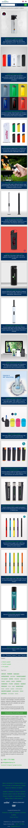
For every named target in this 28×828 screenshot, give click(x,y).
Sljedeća (14, 655)
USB (18, 794)
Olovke (17, 791)
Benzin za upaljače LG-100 (14, 647)
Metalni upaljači (6, 662)
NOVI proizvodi (19, 798)
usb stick (12, 676)
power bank (19, 686)
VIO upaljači (4, 679)
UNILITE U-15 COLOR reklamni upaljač (14, 147)
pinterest (23, 812)
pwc (13, 686)
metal (2, 688)
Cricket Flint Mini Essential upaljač (14, 111)
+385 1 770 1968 (8, 759)
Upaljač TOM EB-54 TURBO (14, 74)
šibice (21, 691)
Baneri (22, 794)
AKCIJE (3, 674)
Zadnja (19, 655)
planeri (8, 681)
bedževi (23, 684)
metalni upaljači (21, 676)
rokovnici (23, 679)
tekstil (16, 693)
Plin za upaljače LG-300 (14, 613)
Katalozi (20, 787)
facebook (3, 765)
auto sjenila (15, 691)
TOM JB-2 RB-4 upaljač (14, 434)
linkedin (11, 812)
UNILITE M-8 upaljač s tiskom (14, 289)
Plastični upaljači (6, 664)
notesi (3, 681)
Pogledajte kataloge (14, 713)
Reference (14, 787)
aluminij (7, 688)
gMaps (14, 814)
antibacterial (5, 676)
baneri (13, 681)
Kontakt (9, 785)
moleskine (4, 684)
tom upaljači (10, 693)
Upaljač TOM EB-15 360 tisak (14, 398)
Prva (4, 655)
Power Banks (18, 796)
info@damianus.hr (9, 762)
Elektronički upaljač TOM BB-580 (14, 182)
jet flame (3, 693)
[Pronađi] (16, 5)
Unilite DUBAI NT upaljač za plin (14, 325)
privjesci (17, 684)
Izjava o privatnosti (7, 783)
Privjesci (5, 796)
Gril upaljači (5, 666)
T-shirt (11, 684)
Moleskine (11, 791)
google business (17, 765)
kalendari (16, 674)
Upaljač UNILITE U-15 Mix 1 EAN (14, 254)
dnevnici (17, 679)
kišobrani (4, 686)
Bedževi (11, 796)
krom (9, 686)
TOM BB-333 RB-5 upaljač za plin (14, 541)
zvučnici (18, 681)
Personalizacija (16, 785)
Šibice (11, 798)
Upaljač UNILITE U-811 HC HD (14, 362)
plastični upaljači (6, 691)
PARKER (9, 674)
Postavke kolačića (19, 783)
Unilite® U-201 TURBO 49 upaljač (14, 38)
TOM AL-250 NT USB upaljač (14, 218)
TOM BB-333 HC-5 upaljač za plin (14, 577)
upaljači (12, 688)
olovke (11, 679)
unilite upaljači (19, 688)
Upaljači (5, 791)
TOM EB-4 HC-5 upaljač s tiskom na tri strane (14, 505)
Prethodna (9, 655)
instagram (9, 765)
